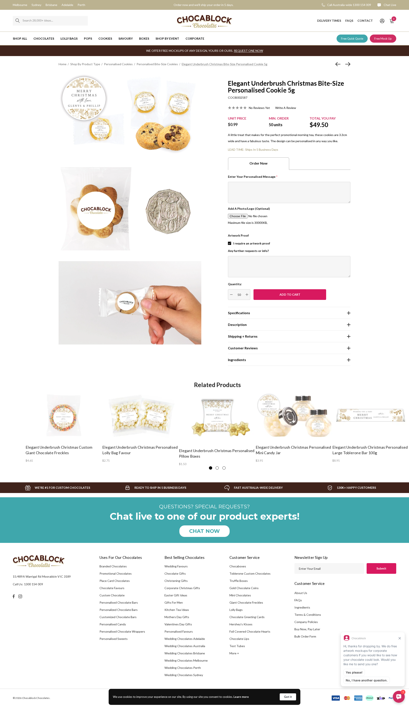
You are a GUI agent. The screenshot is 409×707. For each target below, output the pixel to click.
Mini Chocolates (240, 595)
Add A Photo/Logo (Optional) (249, 208)
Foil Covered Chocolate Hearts (249, 631)
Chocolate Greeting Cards (247, 617)
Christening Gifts (176, 581)
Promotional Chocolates (115, 573)
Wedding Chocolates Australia (184, 646)
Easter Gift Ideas (175, 595)
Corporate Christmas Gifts (182, 588)
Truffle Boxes (238, 581)
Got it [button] (288, 696)
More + (234, 653)
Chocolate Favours (111, 588)
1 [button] (210, 468)
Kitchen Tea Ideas (176, 610)
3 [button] (224, 468)
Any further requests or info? (248, 251)
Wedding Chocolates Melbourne (186, 660)
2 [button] (217, 468)
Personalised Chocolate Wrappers (122, 631)
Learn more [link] (241, 696)
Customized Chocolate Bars (118, 617)
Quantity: (235, 284)
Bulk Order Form (305, 636)
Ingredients (302, 607)
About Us (300, 593)
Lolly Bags (236, 610)
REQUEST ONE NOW (248, 50)
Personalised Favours (178, 631)
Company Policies (306, 622)
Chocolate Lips (239, 638)
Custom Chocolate (112, 595)
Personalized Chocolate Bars (118, 610)
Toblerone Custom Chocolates (250, 573)
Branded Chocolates (113, 566)
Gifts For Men (173, 602)
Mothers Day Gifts (176, 617)
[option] (64, 427)
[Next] (346, 64)
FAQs (298, 600)
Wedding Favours (176, 566)
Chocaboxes (237, 566)
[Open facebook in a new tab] (14, 596)
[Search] (17, 21)
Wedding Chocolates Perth (182, 667)
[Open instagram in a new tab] (20, 596)
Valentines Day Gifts (178, 624)
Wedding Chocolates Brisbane (184, 653)
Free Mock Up (383, 38)
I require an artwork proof (251, 243)
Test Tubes (237, 646)
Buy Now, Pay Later (307, 629)
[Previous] (339, 64)
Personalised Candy (112, 624)
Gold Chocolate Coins (244, 588)
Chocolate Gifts (175, 573)
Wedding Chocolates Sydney (183, 675)
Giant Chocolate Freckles (246, 602)
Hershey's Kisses (240, 624)
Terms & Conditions (307, 614)
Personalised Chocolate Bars (118, 602)
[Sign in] (382, 21)
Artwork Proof (238, 235)
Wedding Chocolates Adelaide (184, 638)
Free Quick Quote (352, 38)
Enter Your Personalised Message (253, 176)
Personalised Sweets (113, 638)
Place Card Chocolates (114, 581)
